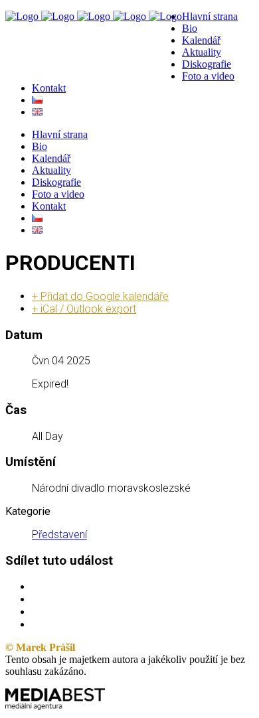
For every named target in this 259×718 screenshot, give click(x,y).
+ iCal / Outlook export (84, 309)
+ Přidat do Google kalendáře (100, 296)
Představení (59, 534)
